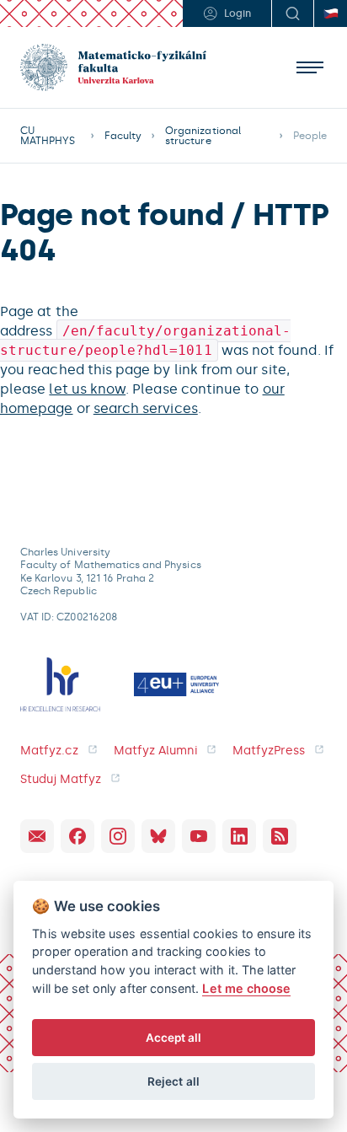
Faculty (122, 136)
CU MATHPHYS (47, 136)
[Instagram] (118, 836)
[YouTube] (199, 836)
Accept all (174, 1037)
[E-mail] (37, 836)
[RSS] (279, 836)
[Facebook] (77, 836)
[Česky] (330, 13)
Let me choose (246, 988)
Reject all (173, 1081)
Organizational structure (203, 136)
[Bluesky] (158, 836)
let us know (87, 389)
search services (145, 408)
